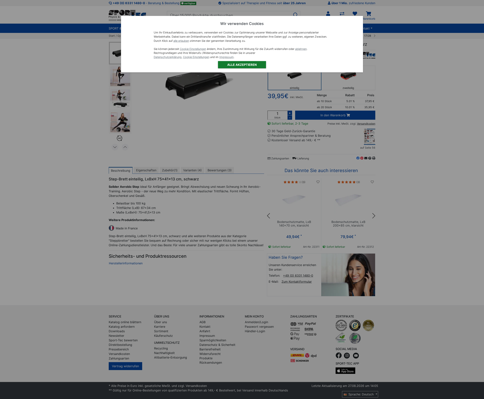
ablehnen (301, 48)
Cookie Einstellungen (193, 48)
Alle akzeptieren (242, 65)
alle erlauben (181, 40)
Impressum (226, 57)
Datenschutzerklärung (168, 57)
